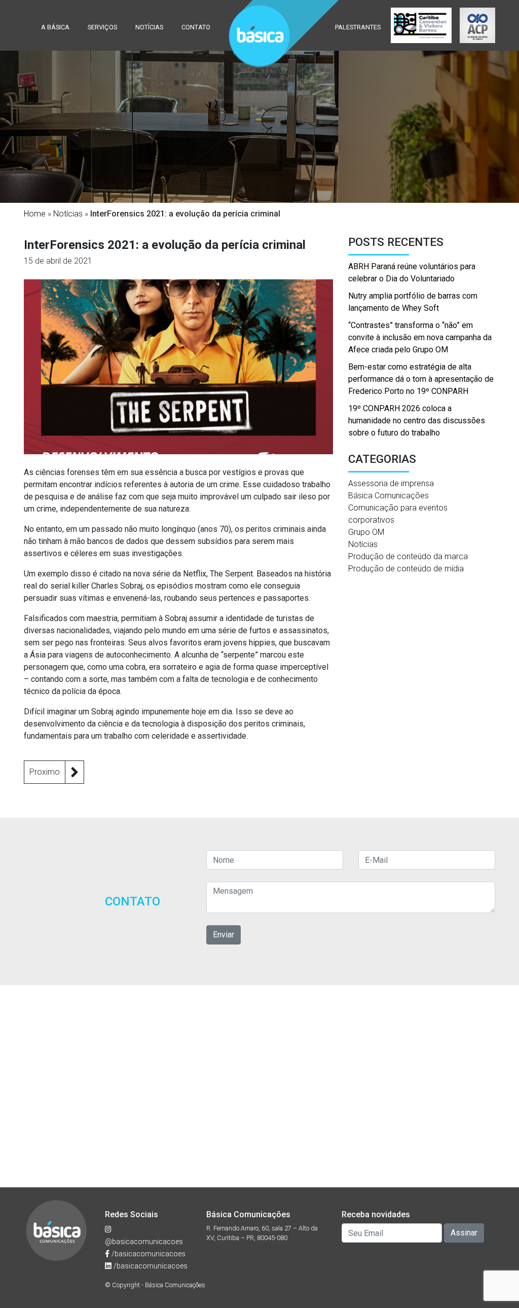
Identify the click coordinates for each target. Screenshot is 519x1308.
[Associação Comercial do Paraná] (477, 25)
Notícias (149, 27)
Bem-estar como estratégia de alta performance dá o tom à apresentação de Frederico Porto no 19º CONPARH (421, 379)
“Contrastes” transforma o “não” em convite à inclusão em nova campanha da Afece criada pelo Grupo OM (420, 337)
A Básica (55, 27)
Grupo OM (366, 532)
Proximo (44, 772)
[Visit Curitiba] (421, 25)
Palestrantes (358, 27)
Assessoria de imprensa (391, 483)
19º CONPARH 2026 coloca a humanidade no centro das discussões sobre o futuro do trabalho (416, 421)
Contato (195, 27)
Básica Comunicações (388, 495)
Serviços (102, 27)
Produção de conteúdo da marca (408, 556)
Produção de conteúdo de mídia (406, 568)
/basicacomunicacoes (147, 1254)
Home (35, 214)
